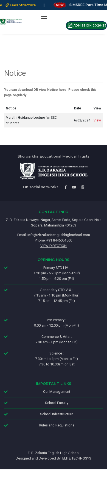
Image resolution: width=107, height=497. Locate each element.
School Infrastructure (56, 414)
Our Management (56, 392)
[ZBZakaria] (11, 21)
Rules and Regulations (56, 425)
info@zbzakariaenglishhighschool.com (58, 235)
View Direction (53, 246)
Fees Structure (19, 5)
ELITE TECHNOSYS (76, 458)
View (97, 120)
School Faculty (56, 403)
